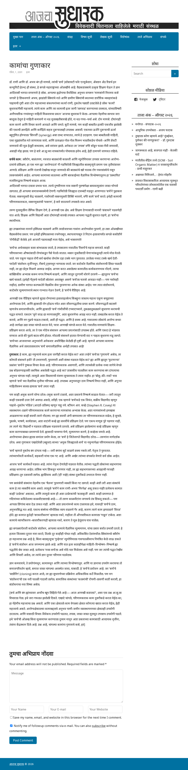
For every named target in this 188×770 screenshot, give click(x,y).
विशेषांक (124, 37)
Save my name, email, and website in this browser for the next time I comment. (67, 717)
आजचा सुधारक (16, 764)
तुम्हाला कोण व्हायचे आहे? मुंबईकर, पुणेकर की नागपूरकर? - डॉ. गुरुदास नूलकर (154, 140)
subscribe (99, 726)
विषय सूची (86, 37)
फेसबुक (143, 99)
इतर (15, 46)
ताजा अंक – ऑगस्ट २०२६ (45, 37)
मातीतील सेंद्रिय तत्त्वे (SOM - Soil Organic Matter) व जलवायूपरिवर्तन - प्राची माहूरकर (156, 164)
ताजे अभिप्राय (145, 37)
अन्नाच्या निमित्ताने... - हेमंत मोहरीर (153, 175)
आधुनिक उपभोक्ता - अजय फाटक (154, 130)
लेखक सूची (106, 37)
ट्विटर (161, 99)
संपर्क (163, 37)
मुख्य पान (18, 37)
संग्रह (70, 37)
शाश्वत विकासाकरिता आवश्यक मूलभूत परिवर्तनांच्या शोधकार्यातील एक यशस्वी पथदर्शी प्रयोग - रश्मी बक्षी (156, 185)
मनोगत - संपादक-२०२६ (148, 124)
